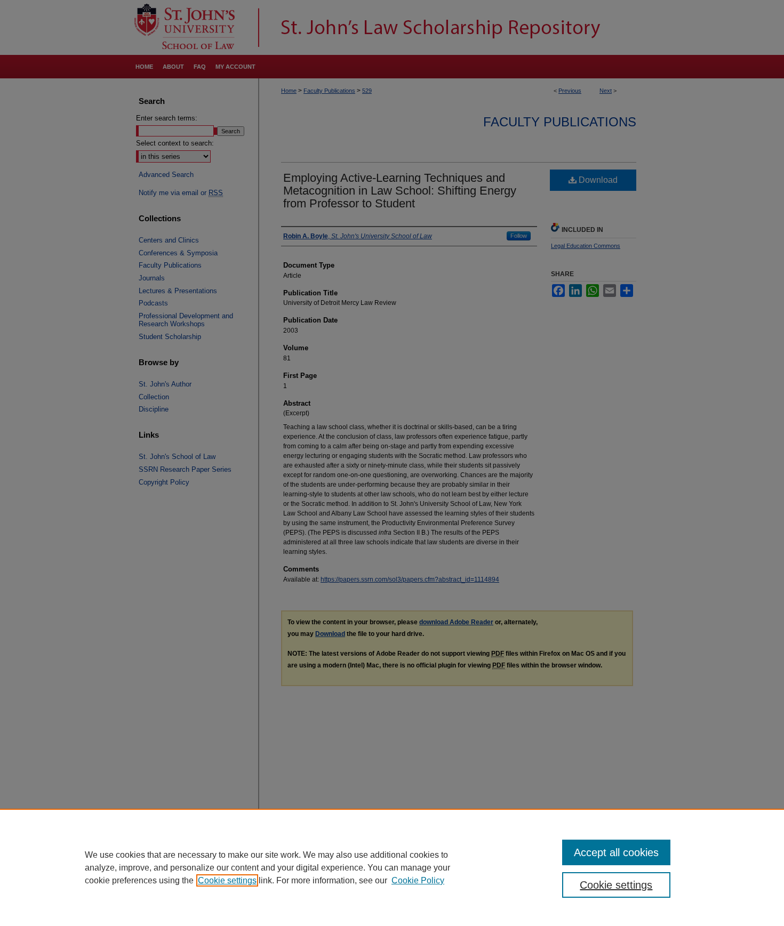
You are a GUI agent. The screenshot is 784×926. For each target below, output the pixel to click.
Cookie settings (227, 880)
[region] (392, 867)
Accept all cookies (616, 852)
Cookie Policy (417, 880)
